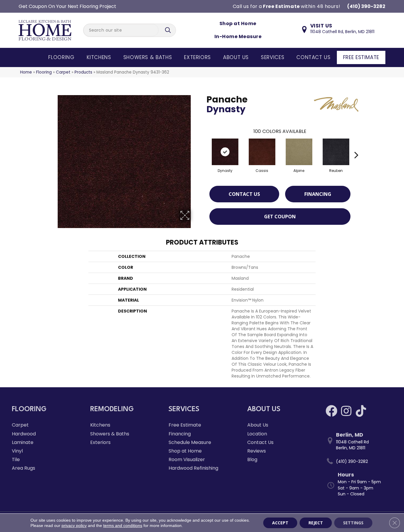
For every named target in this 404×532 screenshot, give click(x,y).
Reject (315, 523)
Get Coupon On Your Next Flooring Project (67, 6)
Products (83, 72)
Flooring (61, 57)
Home (26, 72)
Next (356, 146)
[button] (168, 30)
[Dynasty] (225, 152)
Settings (353, 523)
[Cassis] (262, 152)
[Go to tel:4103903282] (359, 461)
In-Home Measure (237, 36)
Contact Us (313, 57)
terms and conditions (122, 525)
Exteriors (197, 57)
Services (272, 57)
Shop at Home (237, 23)
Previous (203, 146)
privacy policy (74, 525)
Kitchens (99, 57)
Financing (317, 194)
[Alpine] (299, 152)
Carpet (63, 72)
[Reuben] (336, 152)
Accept (280, 523)
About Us (236, 57)
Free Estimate (361, 57)
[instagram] (346, 411)
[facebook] (331, 411)
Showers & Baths (147, 57)
